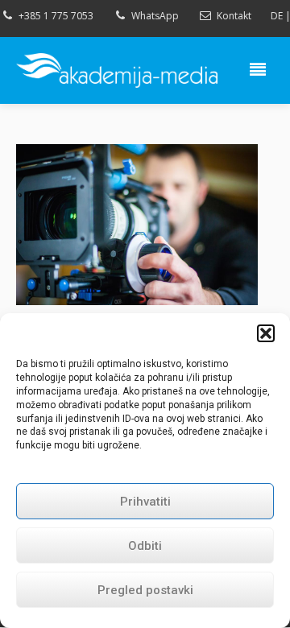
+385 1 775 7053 (56, 16)
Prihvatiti (145, 501)
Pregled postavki (145, 590)
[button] (266, 333)
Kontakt (234, 16)
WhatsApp (155, 16)
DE (277, 16)
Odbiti (145, 546)
